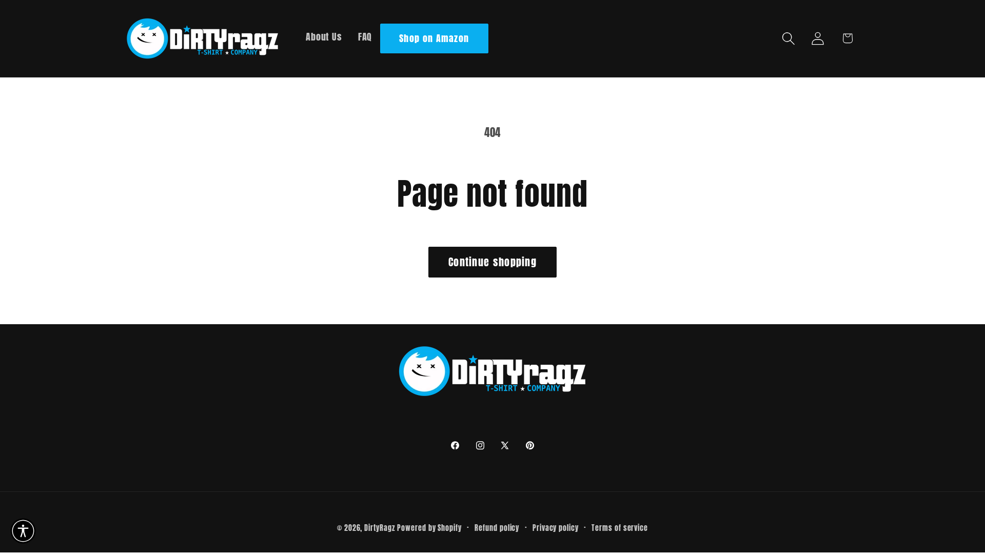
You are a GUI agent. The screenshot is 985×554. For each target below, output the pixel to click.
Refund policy (497, 527)
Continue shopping (492, 261)
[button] (788, 38)
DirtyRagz (379, 527)
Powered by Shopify (429, 527)
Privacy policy (556, 527)
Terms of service (620, 527)
